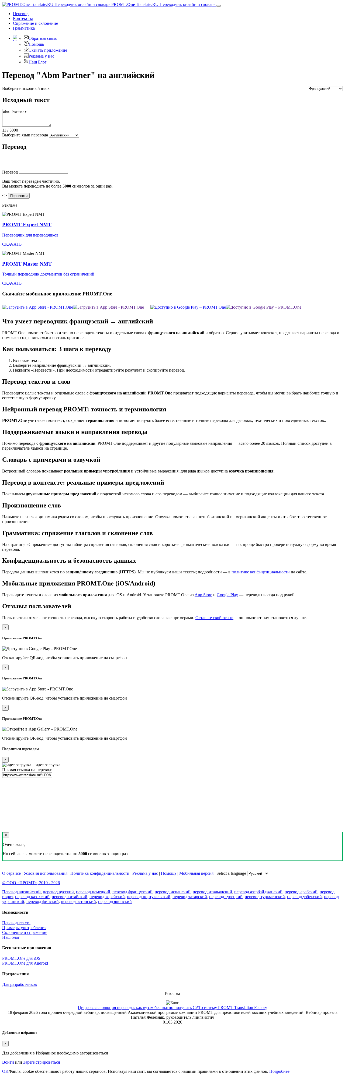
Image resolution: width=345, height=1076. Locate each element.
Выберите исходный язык (26, 88)
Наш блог (11, 937)
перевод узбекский (304, 896)
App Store (203, 594)
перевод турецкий (226, 896)
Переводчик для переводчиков (30, 235)
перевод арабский (301, 892)
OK (5, 1071)
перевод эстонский (78, 901)
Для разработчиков (19, 984)
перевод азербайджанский (258, 892)
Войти (8, 1062)
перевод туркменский (265, 896)
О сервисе (11, 873)
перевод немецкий (93, 892)
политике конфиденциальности (261, 572)
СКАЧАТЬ (12, 244)
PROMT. (162, 4)
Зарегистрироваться (41, 1062)
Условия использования (45, 873)
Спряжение (35, 23)
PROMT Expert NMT (26, 224)
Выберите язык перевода (25, 135)
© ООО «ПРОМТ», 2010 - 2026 (31, 882)
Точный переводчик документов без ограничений (48, 274)
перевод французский (132, 892)
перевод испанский (173, 892)
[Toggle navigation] (218, 6)
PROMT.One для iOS (21, 958)
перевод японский (115, 901)
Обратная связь (43, 38)
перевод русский (58, 892)
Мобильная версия (196, 873)
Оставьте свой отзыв (214, 617)
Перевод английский (21, 892)
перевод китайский (69, 896)
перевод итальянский (212, 892)
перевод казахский (32, 896)
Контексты (23, 18)
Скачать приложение (48, 50)
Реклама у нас (41, 56)
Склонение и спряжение (24, 932)
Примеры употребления (24, 927)
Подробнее (279, 1071)
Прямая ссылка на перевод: (27, 769)
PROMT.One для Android (25, 963)
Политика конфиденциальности (99, 873)
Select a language (231, 873)
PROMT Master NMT (27, 264)
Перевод (21, 13)
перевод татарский (189, 896)
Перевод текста (16, 922)
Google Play (227, 594)
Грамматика (24, 28)
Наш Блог (38, 62)
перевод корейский (107, 896)
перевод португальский (148, 896)
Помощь (36, 44)
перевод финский (42, 901)
